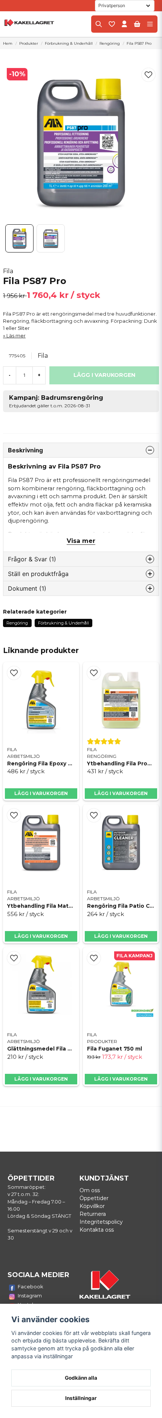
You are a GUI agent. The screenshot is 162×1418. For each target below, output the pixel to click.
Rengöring (109, 43)
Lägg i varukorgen (41, 793)
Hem (7, 43)
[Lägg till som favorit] (111, 24)
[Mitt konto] (124, 24)
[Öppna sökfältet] (98, 24)
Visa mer (81, 540)
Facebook (30, 1286)
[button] (148, 75)
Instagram (30, 1296)
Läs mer (16, 336)
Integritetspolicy (101, 1221)
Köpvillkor (92, 1206)
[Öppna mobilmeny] (150, 24)
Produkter (28, 43)
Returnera (92, 1214)
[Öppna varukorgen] (137, 24)
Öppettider (94, 1198)
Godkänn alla (81, 1378)
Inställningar (81, 1398)
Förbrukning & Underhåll (69, 43)
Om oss (89, 1190)
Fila (8, 271)
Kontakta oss (96, 1229)
